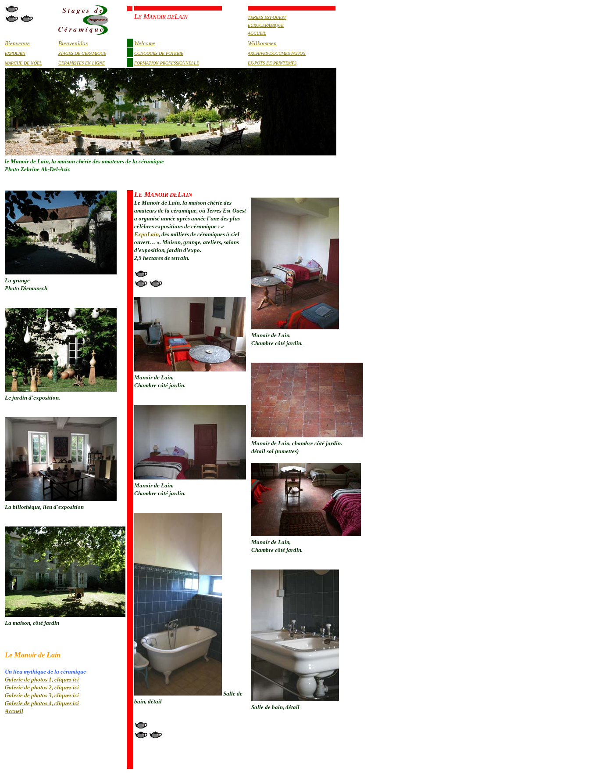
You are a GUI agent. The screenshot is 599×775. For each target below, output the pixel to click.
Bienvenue (17, 43)
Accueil (14, 711)
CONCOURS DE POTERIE (158, 53)
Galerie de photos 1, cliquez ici (42, 679)
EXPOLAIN (15, 53)
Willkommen (262, 43)
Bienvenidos (73, 43)
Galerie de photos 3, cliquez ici (42, 695)
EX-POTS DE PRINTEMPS (272, 63)
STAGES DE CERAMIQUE (82, 53)
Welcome (144, 43)
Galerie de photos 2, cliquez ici (42, 687)
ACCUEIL (257, 33)
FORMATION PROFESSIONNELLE (166, 63)
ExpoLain (146, 234)
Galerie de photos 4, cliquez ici (42, 703)
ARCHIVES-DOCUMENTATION (277, 53)
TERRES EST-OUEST (267, 17)
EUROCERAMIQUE (266, 25)
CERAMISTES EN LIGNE (81, 63)
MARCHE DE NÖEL (23, 63)
